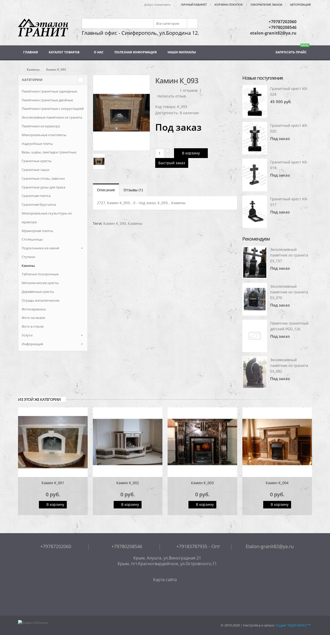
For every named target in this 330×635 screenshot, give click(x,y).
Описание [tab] (106, 189)
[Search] (192, 23)
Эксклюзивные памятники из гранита (52, 117)
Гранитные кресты (37, 161)
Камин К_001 (53, 482)
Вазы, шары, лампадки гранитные (49, 152)
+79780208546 (282, 27)
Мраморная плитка (37, 230)
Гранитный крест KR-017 (289, 201)
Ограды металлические (40, 300)
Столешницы (32, 239)
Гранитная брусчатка (39, 204)
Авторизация (300, 4)
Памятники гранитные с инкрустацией (53, 108)
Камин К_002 (127, 482)
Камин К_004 (277, 482)
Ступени (28, 256)
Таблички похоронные (40, 274)
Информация (32, 344)
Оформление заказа (266, 4)
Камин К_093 (114, 223)
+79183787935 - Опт (197, 546)
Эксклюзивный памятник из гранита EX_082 (289, 365)
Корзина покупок (228, 4)
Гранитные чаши (35, 169)
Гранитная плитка (36, 195)
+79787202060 (282, 21)
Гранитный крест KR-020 (289, 128)
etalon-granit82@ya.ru (273, 33)
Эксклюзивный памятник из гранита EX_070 (289, 292)
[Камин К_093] (121, 113)
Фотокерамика (34, 309)
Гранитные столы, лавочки (43, 178)
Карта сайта (165, 579)
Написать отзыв (171, 96)
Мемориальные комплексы (44, 135)
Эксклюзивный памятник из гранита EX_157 (289, 255)
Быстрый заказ (171, 162)
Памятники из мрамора (41, 126)
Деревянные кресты (38, 291)
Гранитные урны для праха (43, 187)
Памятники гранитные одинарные (49, 91)
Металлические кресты (40, 283)
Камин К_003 (202, 482)
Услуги (27, 335)
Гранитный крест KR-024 (289, 91)
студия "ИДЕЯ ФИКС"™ (293, 625)
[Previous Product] (224, 80)
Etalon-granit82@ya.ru (269, 546)
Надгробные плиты (37, 143)
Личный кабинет (194, 4)
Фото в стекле (33, 326)
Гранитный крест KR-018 (289, 165)
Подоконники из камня (40, 248)
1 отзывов (188, 90)
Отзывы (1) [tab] (133, 189)
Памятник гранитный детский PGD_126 (289, 326)
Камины (33, 69)
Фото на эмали (33, 317)
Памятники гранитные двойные (47, 100)
